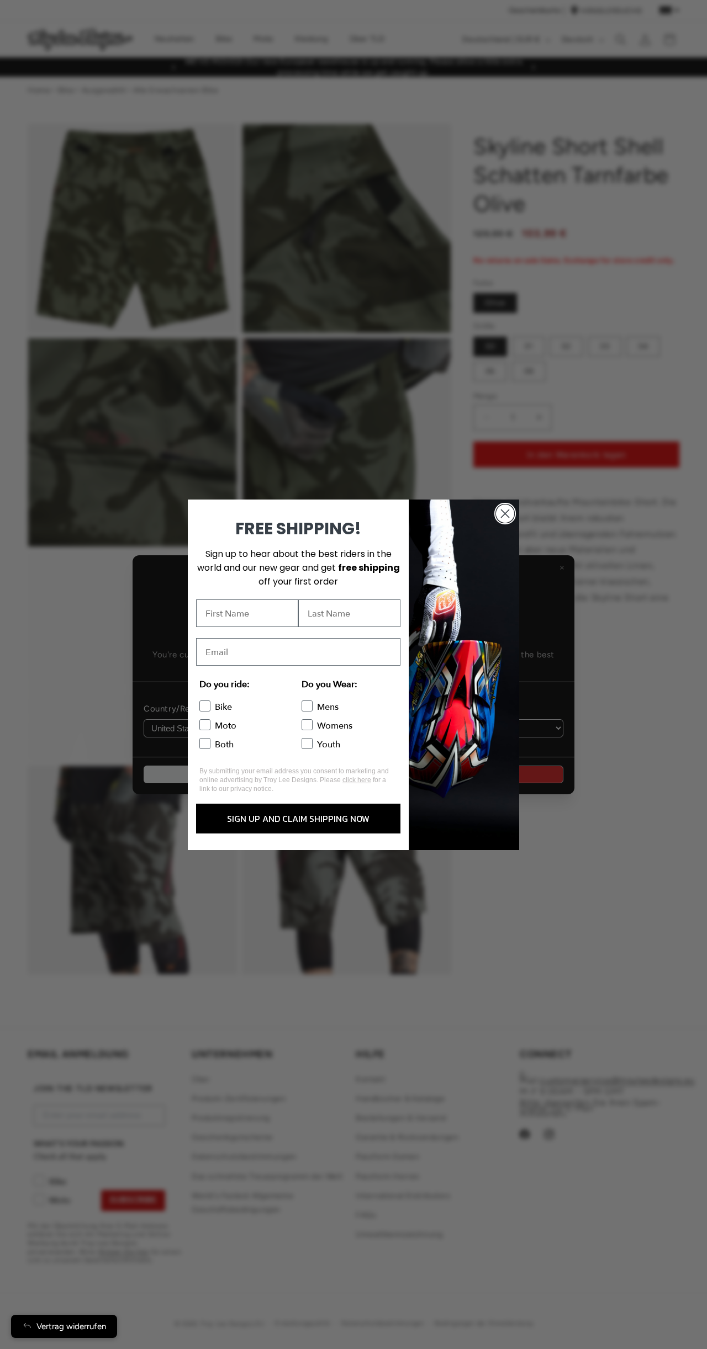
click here (356, 780)
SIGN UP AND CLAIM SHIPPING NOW (298, 818)
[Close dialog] (505, 513)
